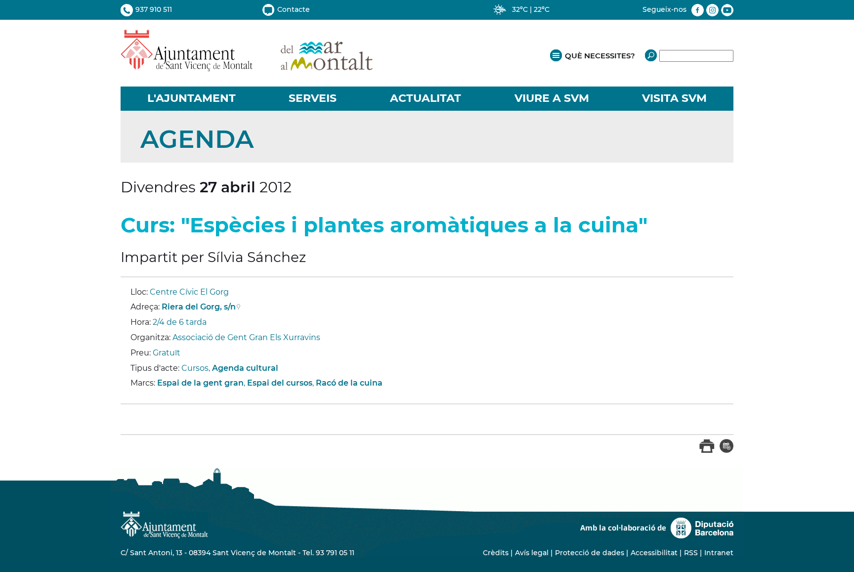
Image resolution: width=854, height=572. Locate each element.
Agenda (197, 139)
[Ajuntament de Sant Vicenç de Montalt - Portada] (247, 66)
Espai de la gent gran (200, 383)
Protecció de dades (589, 552)
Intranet (718, 552)
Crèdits (496, 552)
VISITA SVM (674, 98)
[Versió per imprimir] (707, 450)
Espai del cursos (279, 383)
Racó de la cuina (349, 383)
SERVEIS (313, 98)
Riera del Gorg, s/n (199, 306)
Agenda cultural (245, 368)
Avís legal (532, 552)
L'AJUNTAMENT (191, 98)
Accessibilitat (654, 552)
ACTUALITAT (425, 98)
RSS (691, 552)
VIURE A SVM (551, 98)
